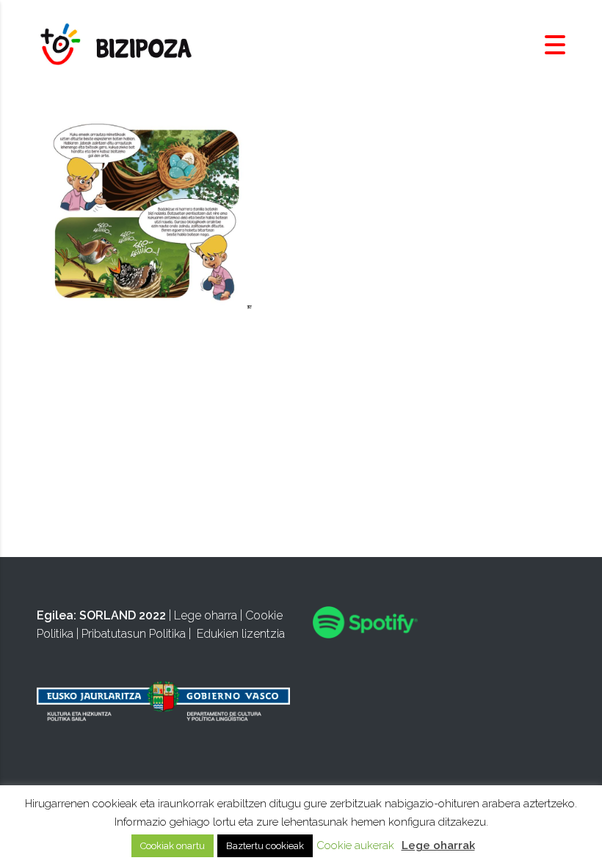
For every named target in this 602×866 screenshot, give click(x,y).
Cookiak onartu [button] (172, 845)
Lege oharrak (438, 845)
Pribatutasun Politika (133, 634)
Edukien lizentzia (241, 634)
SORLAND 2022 (122, 615)
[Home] (117, 44)
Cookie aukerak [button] (355, 845)
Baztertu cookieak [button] (265, 845)
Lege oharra (205, 615)
